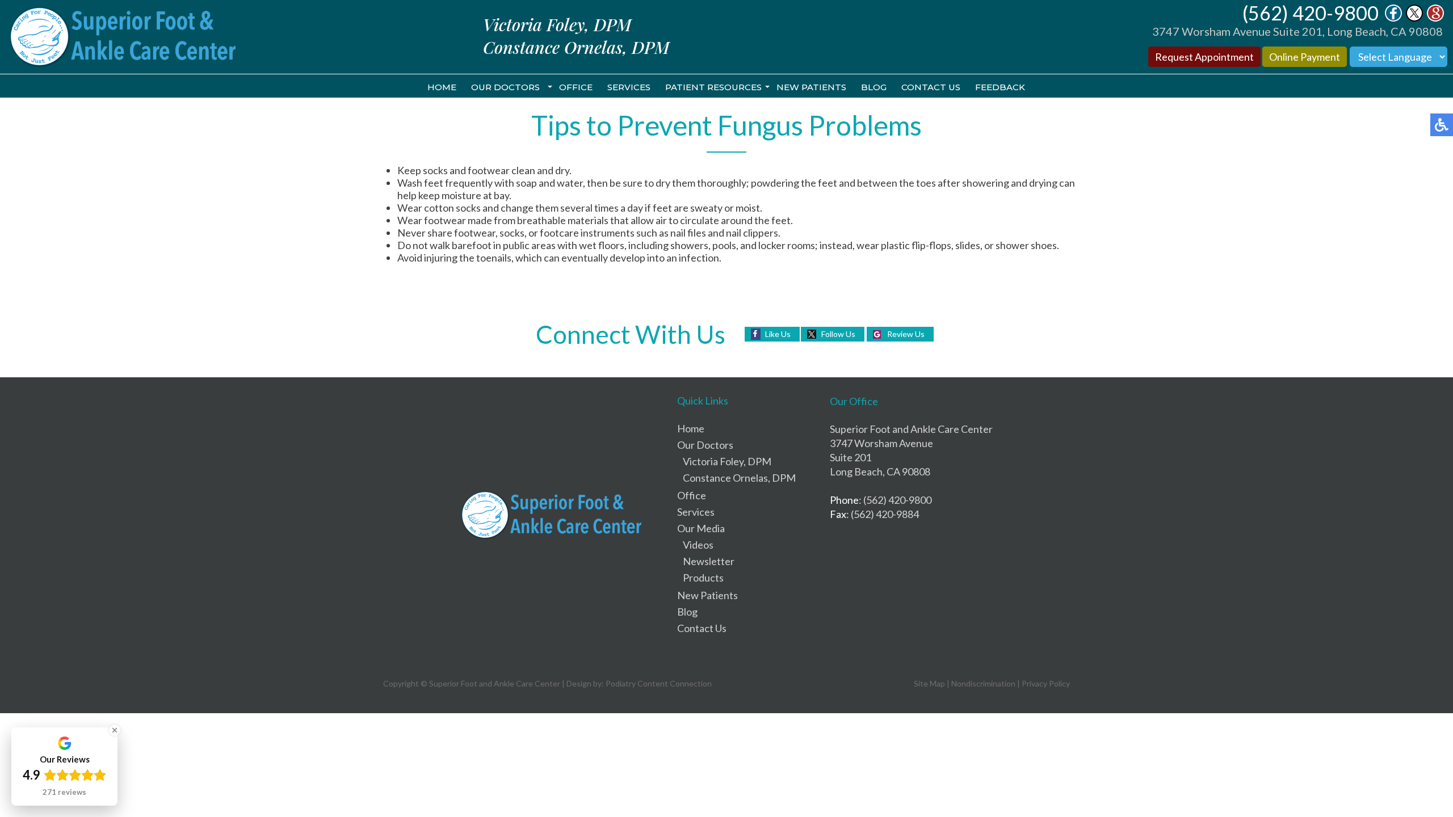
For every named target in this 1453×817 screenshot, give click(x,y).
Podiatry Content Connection (659, 683)
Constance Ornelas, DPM (739, 477)
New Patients (811, 87)
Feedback (1000, 87)
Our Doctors (505, 87)
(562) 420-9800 (1310, 12)
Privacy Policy (1046, 683)
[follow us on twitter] (1414, 18)
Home (441, 87)
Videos (698, 544)
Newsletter (708, 561)
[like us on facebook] (1393, 18)
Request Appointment (1204, 56)
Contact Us (930, 87)
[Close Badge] (114, 730)
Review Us (906, 334)
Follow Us (838, 334)
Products (703, 577)
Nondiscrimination (983, 683)
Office (576, 87)
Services (628, 87)
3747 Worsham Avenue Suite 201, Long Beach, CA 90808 (1297, 31)
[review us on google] (1435, 18)
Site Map (929, 683)
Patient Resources (713, 87)
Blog (874, 87)
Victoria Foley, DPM (727, 461)
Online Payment (1304, 56)
